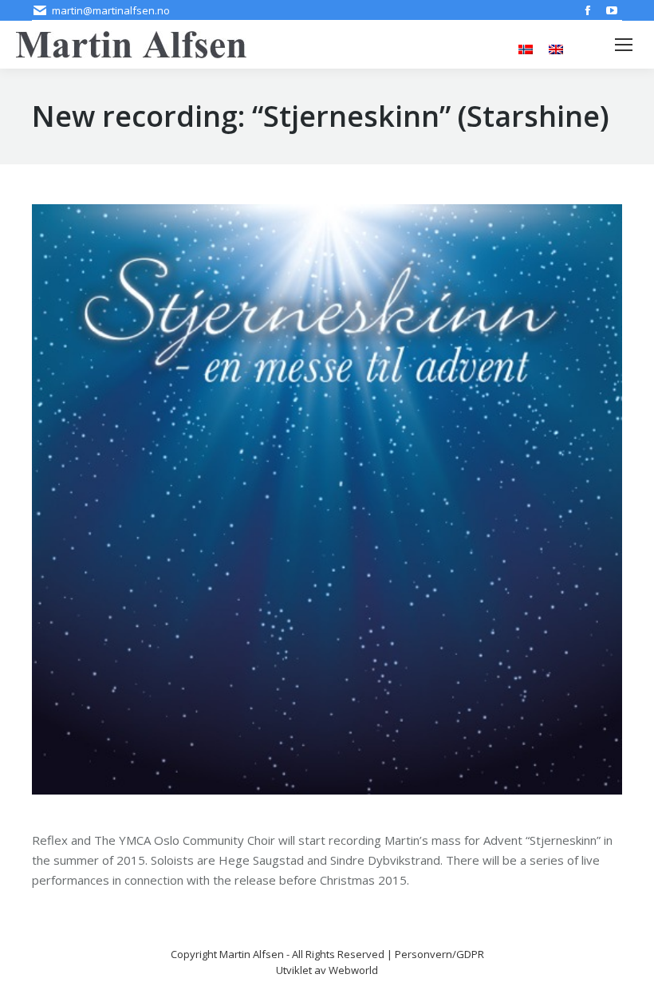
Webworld (353, 970)
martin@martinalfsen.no (111, 10)
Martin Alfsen (251, 954)
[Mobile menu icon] (623, 44)
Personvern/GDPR (439, 954)
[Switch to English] (556, 48)
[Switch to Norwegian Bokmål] (525, 48)
